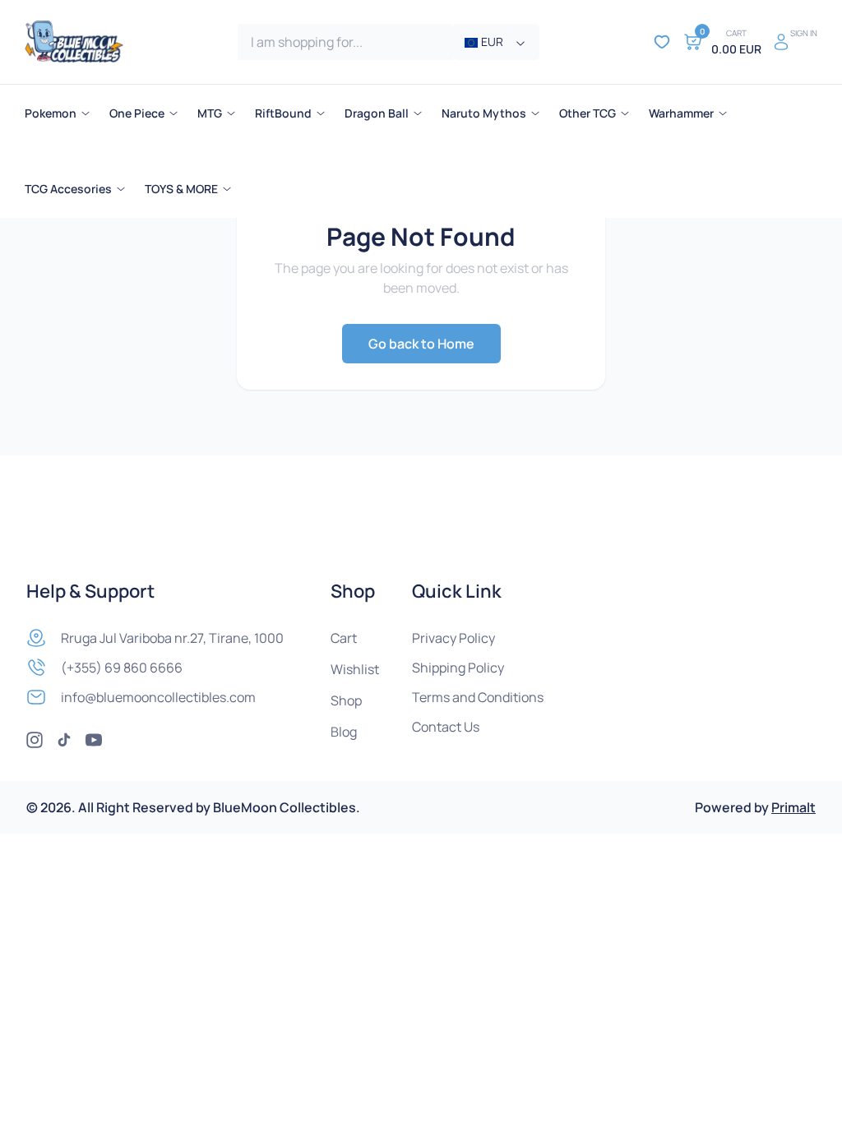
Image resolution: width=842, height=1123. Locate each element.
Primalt (793, 807)
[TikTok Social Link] (64, 740)
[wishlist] (662, 42)
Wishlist (355, 669)
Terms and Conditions (478, 697)
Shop (346, 700)
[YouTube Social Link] (94, 740)
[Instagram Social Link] (34, 740)
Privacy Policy (453, 638)
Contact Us (445, 727)
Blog (344, 732)
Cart (344, 638)
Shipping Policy (458, 668)
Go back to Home (421, 344)
